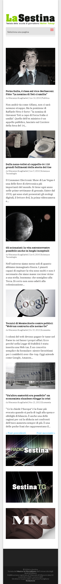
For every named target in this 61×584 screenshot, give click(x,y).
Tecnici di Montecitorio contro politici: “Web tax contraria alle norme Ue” (29, 324)
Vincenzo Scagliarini (18, 98)
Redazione (30, 580)
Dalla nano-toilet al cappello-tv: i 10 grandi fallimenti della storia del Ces (28, 165)
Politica (45, 98)
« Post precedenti (16, 433)
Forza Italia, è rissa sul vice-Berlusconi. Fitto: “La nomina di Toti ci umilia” (30, 92)
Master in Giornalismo (26, 571)
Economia (45, 330)
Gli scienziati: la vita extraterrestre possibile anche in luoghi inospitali (28, 249)
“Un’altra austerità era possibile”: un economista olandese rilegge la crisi (28, 397)
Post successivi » (46, 433)
